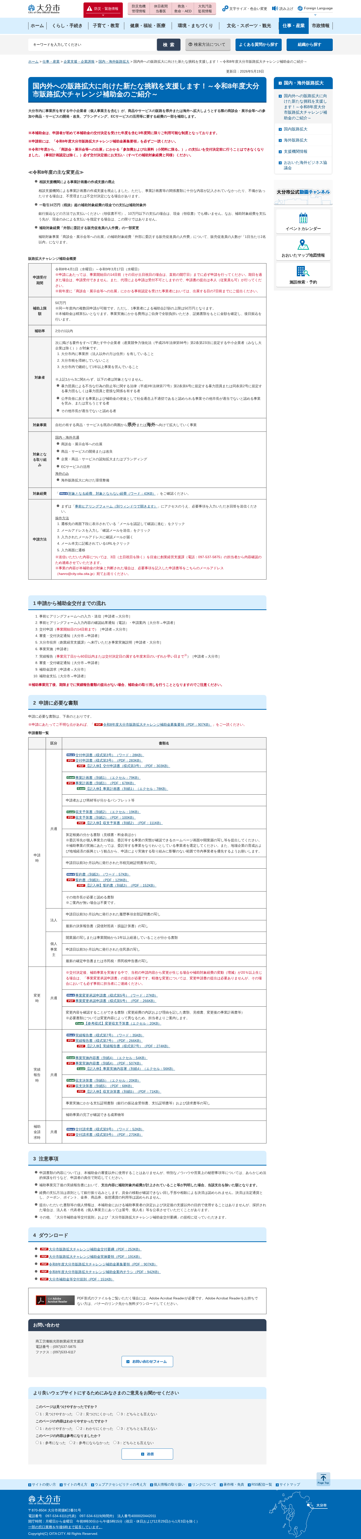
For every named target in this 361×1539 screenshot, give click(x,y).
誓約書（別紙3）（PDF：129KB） (102, 880)
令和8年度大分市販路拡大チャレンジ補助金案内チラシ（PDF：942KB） (105, 1272)
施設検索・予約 (303, 282)
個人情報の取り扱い (169, 1484)
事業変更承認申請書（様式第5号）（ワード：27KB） (116, 995)
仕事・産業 (51, 61)
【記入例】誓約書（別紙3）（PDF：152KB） (121, 885)
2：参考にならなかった (91, 1443)
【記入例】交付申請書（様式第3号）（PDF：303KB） (128, 766)
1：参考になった (53, 1443)
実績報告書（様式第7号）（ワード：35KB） (109, 1035)
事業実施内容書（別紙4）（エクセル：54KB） (111, 1058)
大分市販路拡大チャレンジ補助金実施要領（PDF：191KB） (95, 1257)
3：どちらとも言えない (139, 1414)
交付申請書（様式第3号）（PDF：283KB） (109, 760)
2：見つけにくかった (96, 1414)
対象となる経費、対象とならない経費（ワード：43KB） (112, 493)
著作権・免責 (233, 1484)
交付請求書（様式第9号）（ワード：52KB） (109, 1129)
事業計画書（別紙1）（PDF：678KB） (105, 783)
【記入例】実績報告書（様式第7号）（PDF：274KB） (128, 1046)
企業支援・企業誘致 (79, 61)
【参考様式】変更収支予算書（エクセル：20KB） (122, 1023)
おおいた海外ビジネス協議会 (305, 165)
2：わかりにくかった (96, 1429)
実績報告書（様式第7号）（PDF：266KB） (109, 1041)
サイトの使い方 (44, 1484)
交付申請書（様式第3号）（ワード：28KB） (109, 755)
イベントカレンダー (303, 229)
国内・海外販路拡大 (113, 61)
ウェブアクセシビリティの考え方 (120, 1484)
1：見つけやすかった (56, 1414)
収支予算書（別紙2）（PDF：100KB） (105, 817)
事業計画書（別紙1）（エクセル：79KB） (108, 778)
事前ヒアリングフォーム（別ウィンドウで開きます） (116, 506)
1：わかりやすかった (56, 1429)
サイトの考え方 (75, 1484)
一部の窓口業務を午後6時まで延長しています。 (65, 1527)
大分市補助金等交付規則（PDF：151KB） (81, 1279)
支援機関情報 (295, 151)
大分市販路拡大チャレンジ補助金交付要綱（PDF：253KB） (95, 1249)
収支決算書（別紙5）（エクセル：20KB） (108, 1080)
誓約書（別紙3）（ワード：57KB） (102, 874)
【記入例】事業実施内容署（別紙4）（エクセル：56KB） (130, 1069)
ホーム (33, 61)
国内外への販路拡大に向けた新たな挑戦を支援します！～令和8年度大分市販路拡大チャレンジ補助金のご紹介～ (305, 107)
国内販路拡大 (295, 129)
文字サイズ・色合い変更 (248, 9)
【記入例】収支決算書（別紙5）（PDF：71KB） (123, 1091)
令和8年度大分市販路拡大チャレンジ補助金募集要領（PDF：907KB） (157, 724)
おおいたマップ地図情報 (303, 255)
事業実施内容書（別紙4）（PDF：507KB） (109, 1063)
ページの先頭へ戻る (323, 1479)
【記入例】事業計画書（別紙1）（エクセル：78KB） (127, 789)
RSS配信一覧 (261, 1484)
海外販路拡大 (295, 140)
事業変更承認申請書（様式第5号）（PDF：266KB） (115, 1001)
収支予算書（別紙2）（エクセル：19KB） (108, 812)
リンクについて (204, 1484)
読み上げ (286, 9)
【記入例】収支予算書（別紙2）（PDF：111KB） (124, 823)
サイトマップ (289, 1484)
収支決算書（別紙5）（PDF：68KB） (104, 1086)
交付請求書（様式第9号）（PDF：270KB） (109, 1135)
